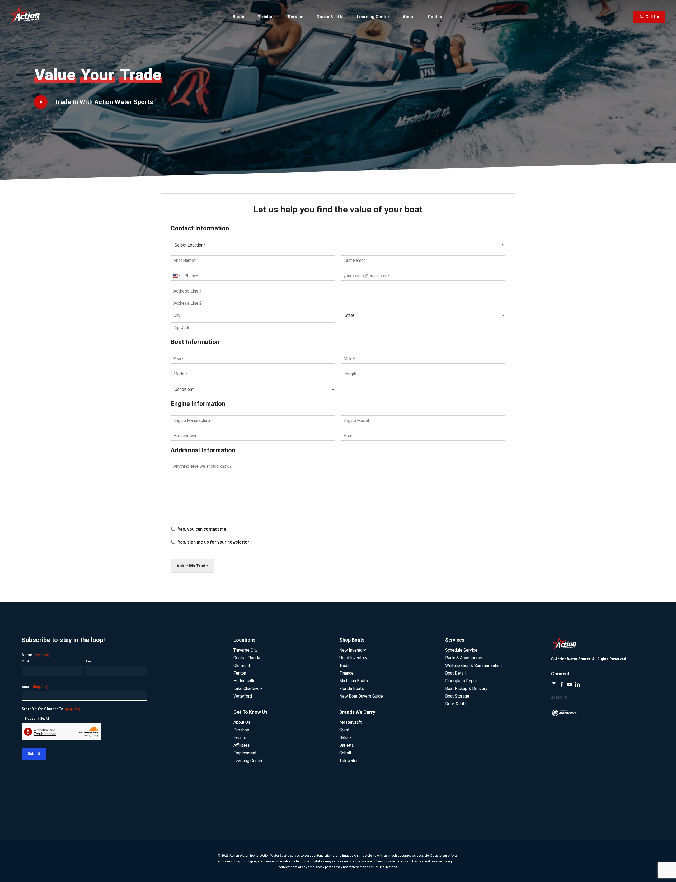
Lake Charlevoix (248, 688)
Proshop (241, 729)
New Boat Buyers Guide (361, 696)
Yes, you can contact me (202, 529)
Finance (346, 673)
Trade (344, 665)
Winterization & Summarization (473, 665)
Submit (34, 753)
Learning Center (247, 760)
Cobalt (345, 752)
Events (239, 737)
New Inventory (352, 650)
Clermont (241, 665)
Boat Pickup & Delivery (466, 688)
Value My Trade (192, 565)
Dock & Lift (455, 703)
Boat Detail (455, 673)
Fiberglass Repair (461, 680)
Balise (345, 737)
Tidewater (348, 760)
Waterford (242, 696)
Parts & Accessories (464, 657)
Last (89, 661)
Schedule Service (461, 650)
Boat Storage (457, 696)
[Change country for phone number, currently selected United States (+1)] (176, 276)
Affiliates (241, 745)
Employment (244, 752)
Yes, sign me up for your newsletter (213, 542)
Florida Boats (351, 688)
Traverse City (245, 650)
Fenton (239, 673)
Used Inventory (353, 657)
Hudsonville (244, 680)
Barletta (346, 745)
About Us (241, 722)
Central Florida (246, 657)
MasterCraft (350, 722)
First (25, 661)
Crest (344, 729)
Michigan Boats (353, 680)
